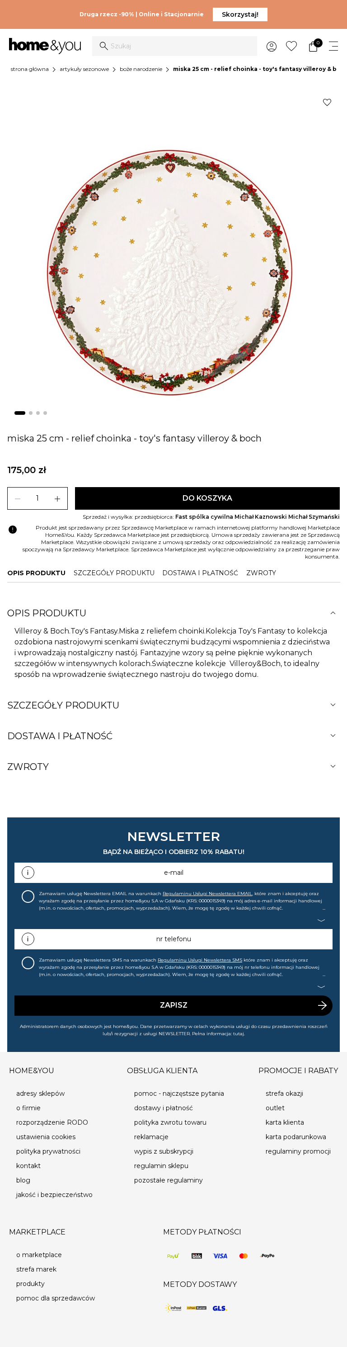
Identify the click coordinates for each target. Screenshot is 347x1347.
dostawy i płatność (163, 1108)
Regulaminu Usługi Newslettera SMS (200, 960)
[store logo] (45, 46)
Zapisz (174, 1005)
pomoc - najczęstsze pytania (179, 1093)
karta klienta (285, 1122)
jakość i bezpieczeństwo (54, 1195)
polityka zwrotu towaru (170, 1122)
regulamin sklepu (161, 1166)
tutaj (238, 1034)
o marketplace (39, 1255)
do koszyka (207, 498)
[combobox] (174, 46)
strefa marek (36, 1269)
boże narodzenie (141, 69)
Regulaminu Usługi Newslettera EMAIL (207, 893)
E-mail (173, 872)
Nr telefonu (173, 939)
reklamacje (151, 1137)
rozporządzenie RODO (52, 1122)
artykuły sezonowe (84, 69)
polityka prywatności (48, 1151)
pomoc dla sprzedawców (55, 1298)
